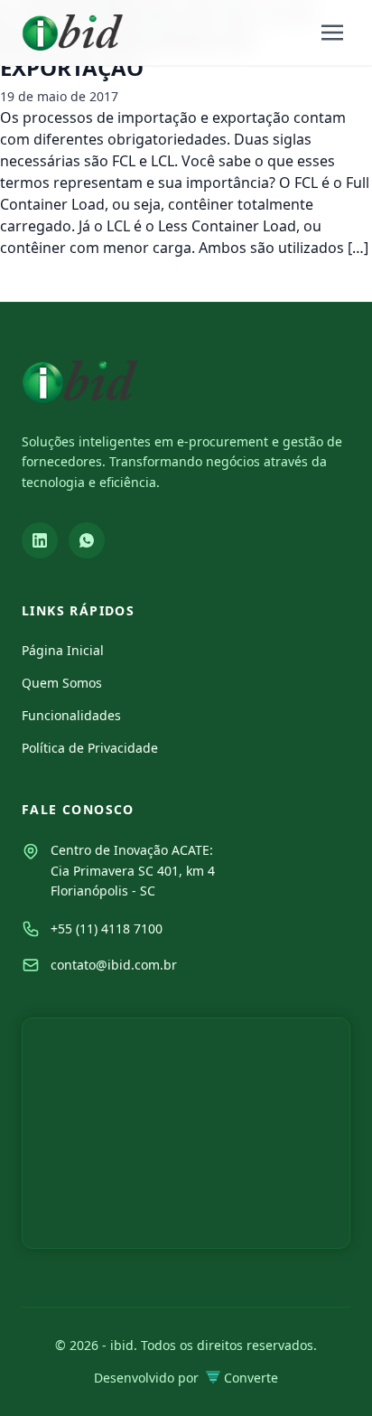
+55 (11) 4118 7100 (107, 928)
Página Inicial (63, 650)
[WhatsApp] (87, 540)
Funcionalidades (71, 715)
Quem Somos (62, 682)
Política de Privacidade (90, 747)
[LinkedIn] (40, 540)
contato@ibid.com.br (114, 964)
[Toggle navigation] (332, 32)
